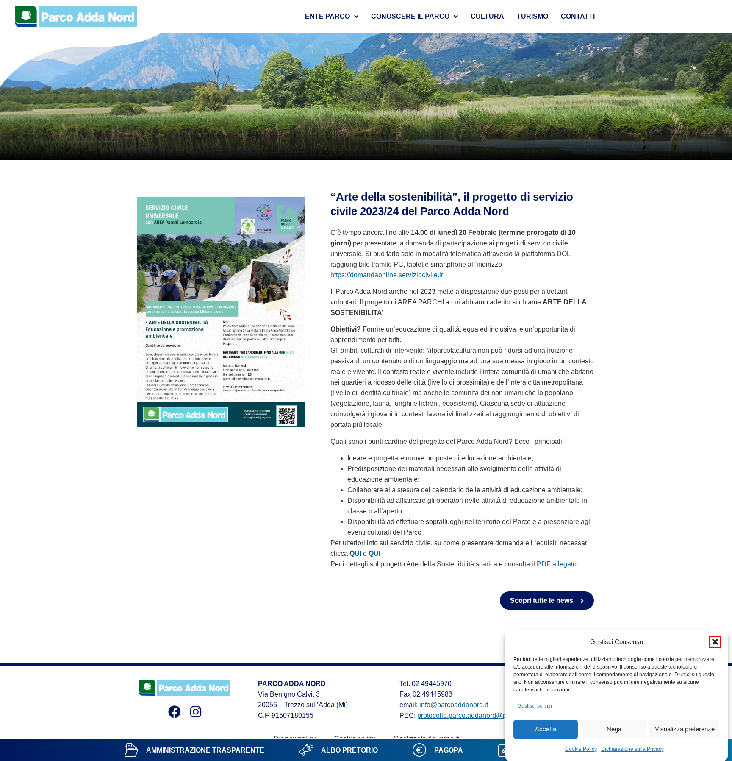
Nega (614, 729)
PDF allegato (557, 564)
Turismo (532, 16)
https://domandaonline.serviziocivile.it (386, 275)
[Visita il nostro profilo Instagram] (195, 711)
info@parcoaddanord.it (453, 704)
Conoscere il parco (410, 16)
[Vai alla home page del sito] (76, 16)
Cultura (487, 16)
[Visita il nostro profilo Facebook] (174, 711)
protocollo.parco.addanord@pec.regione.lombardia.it (496, 715)
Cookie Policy (581, 749)
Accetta (545, 729)
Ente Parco (327, 16)
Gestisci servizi (535, 706)
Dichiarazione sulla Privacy (632, 749)
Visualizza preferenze (685, 729)
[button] (715, 642)
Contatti (578, 16)
